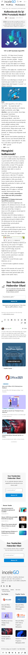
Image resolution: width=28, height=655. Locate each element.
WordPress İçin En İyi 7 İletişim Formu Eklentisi (6, 623)
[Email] (25, 320)
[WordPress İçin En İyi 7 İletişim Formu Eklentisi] (14, 402)
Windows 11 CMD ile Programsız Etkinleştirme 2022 (21, 641)
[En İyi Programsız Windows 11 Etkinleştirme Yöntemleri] (23, 533)
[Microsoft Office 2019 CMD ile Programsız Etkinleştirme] (21, 615)
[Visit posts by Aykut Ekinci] (2, 328)
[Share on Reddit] (18, 652)
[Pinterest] (10, 586)
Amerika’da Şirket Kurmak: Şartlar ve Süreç (6, 639)
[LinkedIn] (26, 329)
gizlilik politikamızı (14, 307)
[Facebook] (22, 329)
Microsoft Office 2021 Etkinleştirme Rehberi (6, 607)
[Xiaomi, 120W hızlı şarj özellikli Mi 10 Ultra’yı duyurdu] (23, 518)
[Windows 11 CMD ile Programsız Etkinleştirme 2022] (21, 633)
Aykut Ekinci (12, 17)
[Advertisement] (14, 457)
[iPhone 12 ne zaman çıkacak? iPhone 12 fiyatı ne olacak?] (23, 526)
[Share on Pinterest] (9, 652)
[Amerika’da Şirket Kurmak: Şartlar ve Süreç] (14, 426)
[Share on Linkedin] (12, 652)
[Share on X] (6, 652)
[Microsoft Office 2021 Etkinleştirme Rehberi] (14, 377)
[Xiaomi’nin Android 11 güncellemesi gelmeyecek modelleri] (23, 510)
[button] (2, 1)
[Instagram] (24, 329)
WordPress (11, 408)
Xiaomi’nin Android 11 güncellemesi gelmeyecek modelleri (8, 510)
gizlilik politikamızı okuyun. (8, 314)
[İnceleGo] (10, 1)
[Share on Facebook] (3, 652)
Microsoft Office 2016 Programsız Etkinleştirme (20, 607)
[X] (4, 586)
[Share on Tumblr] (15, 652)
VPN (11, 63)
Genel (5, 432)
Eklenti (5, 408)
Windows (6, 384)
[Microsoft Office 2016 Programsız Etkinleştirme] (21, 599)
